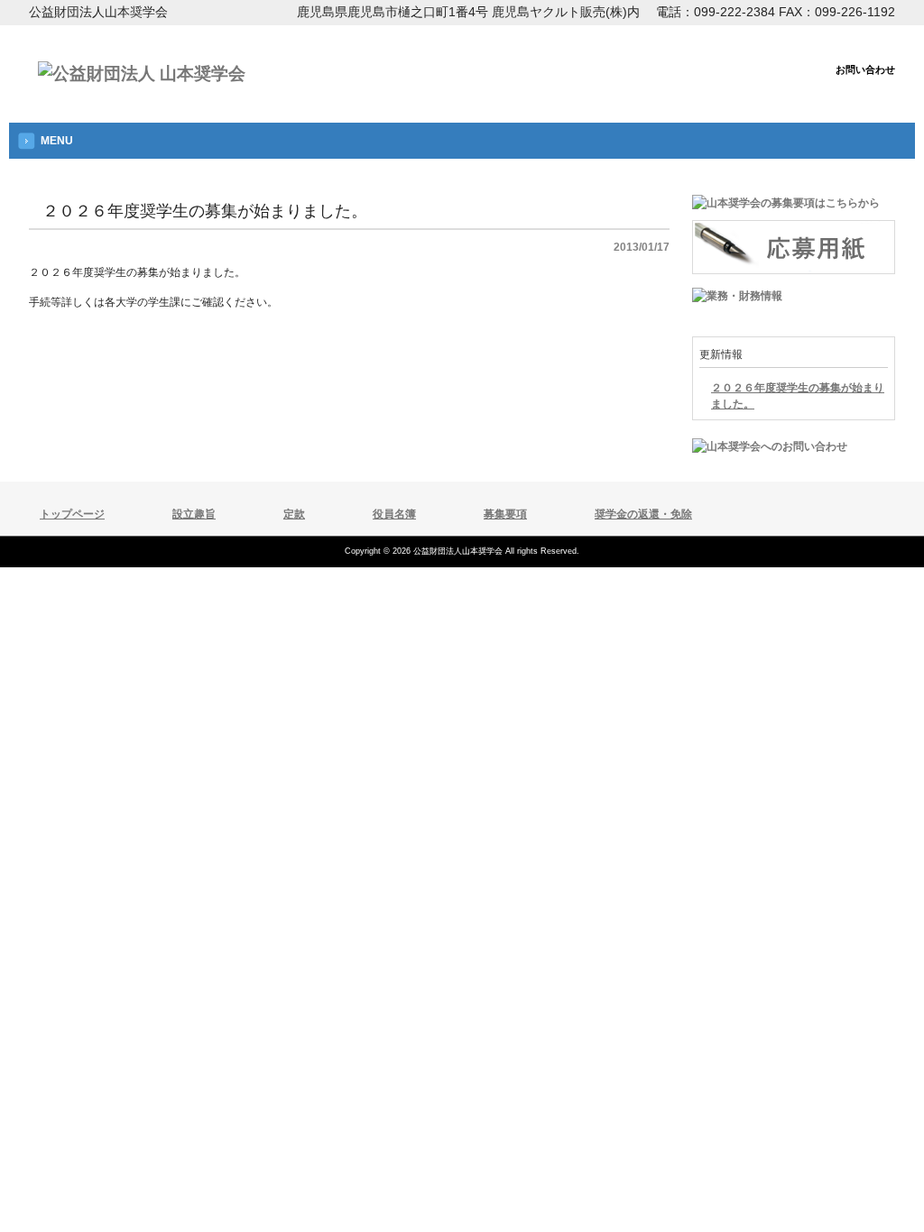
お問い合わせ (865, 69)
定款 (294, 514)
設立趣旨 (194, 514)
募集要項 (505, 514)
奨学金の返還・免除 (643, 514)
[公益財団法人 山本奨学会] (141, 73)
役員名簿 (394, 514)
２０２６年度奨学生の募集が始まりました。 (797, 396)
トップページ (72, 514)
